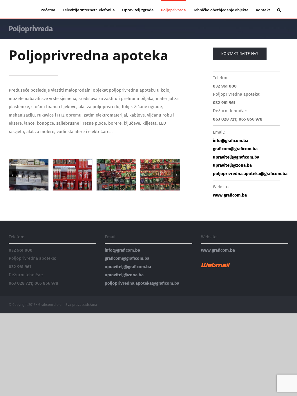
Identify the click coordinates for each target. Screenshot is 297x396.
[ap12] (160, 174)
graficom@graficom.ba (235, 148)
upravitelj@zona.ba (232, 165)
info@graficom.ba (230, 140)
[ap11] (116, 174)
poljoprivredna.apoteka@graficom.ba (250, 173)
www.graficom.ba (230, 195)
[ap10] (72, 174)
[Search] (279, 9)
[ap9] (28, 174)
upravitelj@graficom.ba (236, 157)
